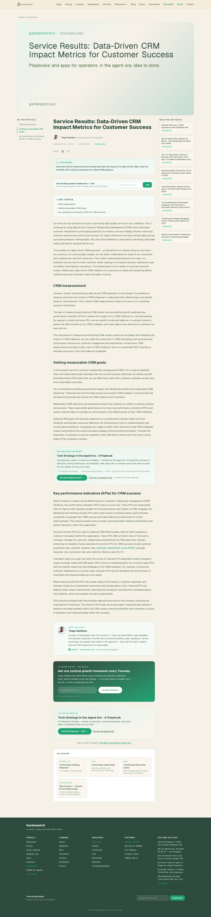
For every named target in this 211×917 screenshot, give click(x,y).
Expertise (96, 862)
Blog (133, 4)
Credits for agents (34, 870)
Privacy (62, 866)
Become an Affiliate (133, 846)
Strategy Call (32, 854)
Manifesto (63, 846)
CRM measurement (27, 124)
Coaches (79, 4)
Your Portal (31, 874)
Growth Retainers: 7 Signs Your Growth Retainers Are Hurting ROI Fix (170, 843)
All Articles (64, 854)
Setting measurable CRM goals (31, 130)
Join (147, 185)
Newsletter (64, 862)
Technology (99, 144)
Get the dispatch (110, 690)
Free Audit (168, 4)
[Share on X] (68, 151)
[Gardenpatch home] (25, 4)
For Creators (130, 850)
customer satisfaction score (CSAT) (115, 547)
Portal (180, 4)
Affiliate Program (132, 842)
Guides (95, 846)
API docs (107, 4)
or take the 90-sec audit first (126, 478)
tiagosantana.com (87, 649)
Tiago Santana (68, 137)
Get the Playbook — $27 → (74, 731)
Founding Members (101, 866)
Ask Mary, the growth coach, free (115, 743)
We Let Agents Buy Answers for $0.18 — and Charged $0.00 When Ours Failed (171, 850)
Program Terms (132, 854)
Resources (120, 4)
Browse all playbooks (103, 731)
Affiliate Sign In (131, 858)
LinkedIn (74, 649)
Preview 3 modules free (100, 477)
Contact (190, 4)
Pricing (68, 4)
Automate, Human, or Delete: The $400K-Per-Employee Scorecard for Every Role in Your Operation (171, 871)
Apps (59, 4)
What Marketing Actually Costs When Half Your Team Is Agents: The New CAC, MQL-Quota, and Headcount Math (171, 878)
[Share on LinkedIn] (62, 151)
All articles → (164, 883)
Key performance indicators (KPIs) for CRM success (31, 137)
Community (154, 4)
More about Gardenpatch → (108, 649)
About (142, 4)
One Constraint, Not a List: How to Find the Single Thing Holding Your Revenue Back (171, 857)
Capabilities (93, 4)
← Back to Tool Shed (27, 17)
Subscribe (177, 898)
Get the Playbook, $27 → (72, 477)
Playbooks (31, 842)
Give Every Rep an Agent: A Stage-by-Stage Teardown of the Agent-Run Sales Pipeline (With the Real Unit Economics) (170, 864)
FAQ (94, 854)
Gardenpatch (35, 825)
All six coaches (33, 850)
